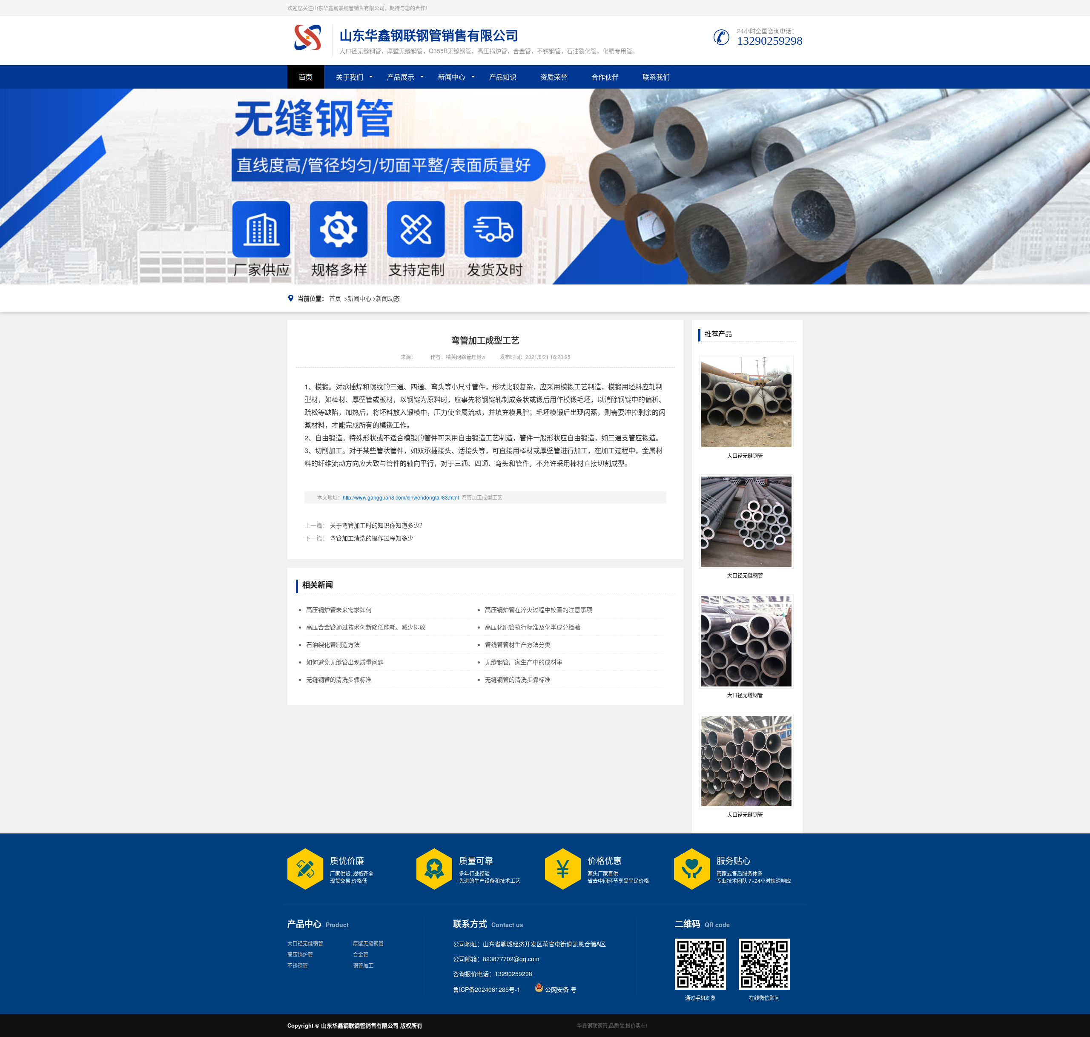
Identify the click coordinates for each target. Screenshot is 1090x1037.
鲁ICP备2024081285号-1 (486, 989)
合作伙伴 (605, 77)
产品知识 (502, 77)
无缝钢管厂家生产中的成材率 (523, 662)
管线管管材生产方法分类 (518, 644)
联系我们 (656, 77)
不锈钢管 (297, 965)
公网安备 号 (560, 989)
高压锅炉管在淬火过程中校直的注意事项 (538, 609)
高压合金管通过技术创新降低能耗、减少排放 (365, 627)
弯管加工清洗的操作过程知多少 (371, 538)
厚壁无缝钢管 (368, 943)
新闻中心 (451, 77)
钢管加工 (363, 965)
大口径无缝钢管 (305, 943)
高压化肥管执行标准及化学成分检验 (532, 627)
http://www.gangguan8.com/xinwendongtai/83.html (401, 497)
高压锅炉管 (300, 954)
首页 (335, 298)
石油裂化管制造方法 (333, 644)
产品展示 (400, 77)
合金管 (360, 954)
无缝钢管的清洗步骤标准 (339, 679)
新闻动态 (388, 298)
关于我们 (349, 77)
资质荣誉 (554, 77)
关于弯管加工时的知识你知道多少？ (377, 525)
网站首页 (311, 80)
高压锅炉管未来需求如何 (339, 609)
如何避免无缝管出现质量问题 (345, 662)
